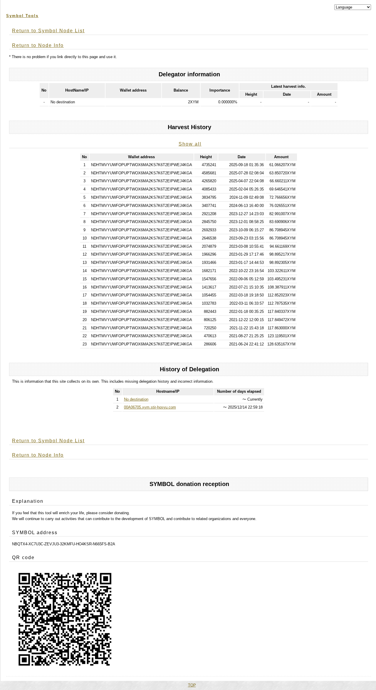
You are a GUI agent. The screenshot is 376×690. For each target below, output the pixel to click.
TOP (192, 685)
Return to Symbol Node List (48, 30)
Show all (190, 143)
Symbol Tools (22, 16)
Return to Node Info (38, 45)
